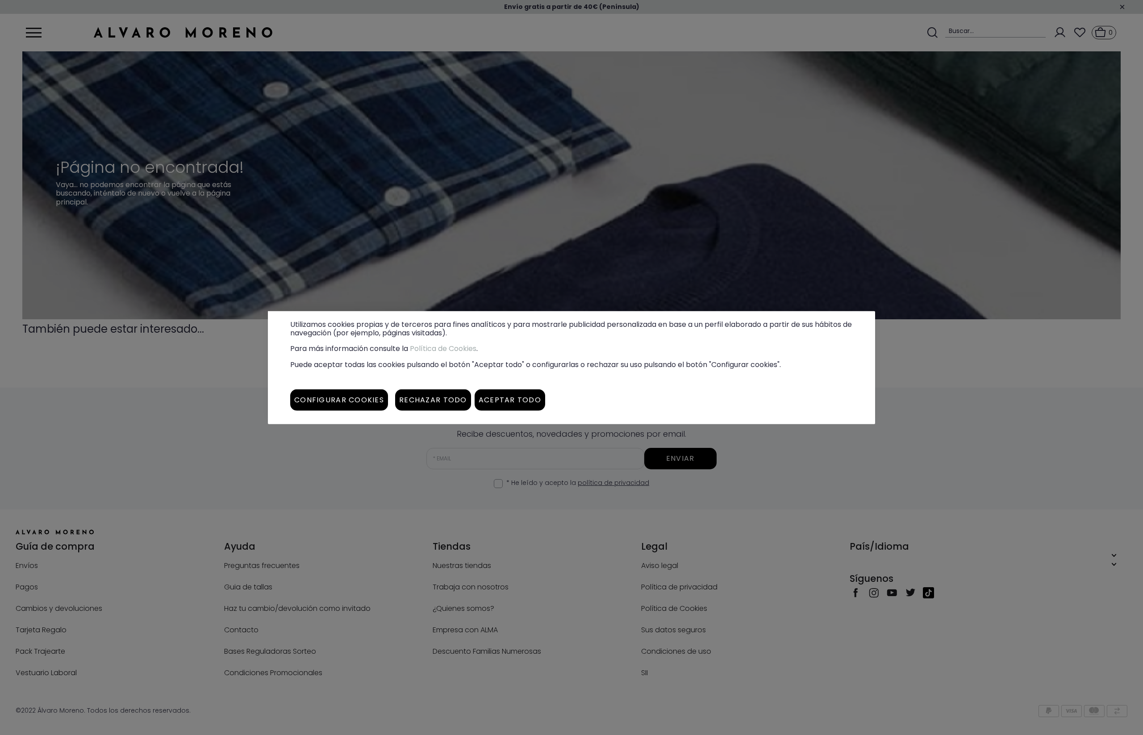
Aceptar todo (510, 399)
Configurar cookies (339, 399)
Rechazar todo (433, 399)
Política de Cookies (443, 348)
